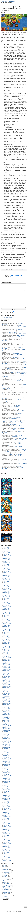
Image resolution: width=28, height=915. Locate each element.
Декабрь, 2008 (6, 829)
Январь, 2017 (6, 697)
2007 (9, 445)
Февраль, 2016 (7, 711)
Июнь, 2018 (6, 673)
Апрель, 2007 (6, 857)
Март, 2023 (6, 605)
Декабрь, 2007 (6, 846)
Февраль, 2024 (7, 589)
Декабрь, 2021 (6, 626)
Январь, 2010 (6, 811)
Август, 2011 (6, 784)
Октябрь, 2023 (6, 595)
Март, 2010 (6, 808)
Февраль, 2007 (7, 860)
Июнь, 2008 (6, 838)
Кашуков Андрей (8, 1)
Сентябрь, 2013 (7, 748)
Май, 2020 (5, 653)
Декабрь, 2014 (6, 728)
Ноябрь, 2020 (6, 645)
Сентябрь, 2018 (7, 669)
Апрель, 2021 (6, 638)
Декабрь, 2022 (6, 609)
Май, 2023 (5, 602)
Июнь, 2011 (6, 787)
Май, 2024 (5, 585)
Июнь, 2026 (6, 550)
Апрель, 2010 (6, 806)
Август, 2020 (6, 649)
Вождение (5, 888)
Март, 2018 (6, 677)
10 (7, 350)
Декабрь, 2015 (6, 714)
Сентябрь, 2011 (7, 782)
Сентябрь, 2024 (7, 579)
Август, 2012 (6, 767)
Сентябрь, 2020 (7, 647)
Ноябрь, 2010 (6, 796)
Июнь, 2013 (6, 752)
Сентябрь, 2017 (7, 686)
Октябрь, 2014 (6, 730)
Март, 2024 (6, 588)
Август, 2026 (6, 547)
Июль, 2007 (6, 853)
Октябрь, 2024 (6, 578)
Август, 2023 (6, 598)
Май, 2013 (5, 754)
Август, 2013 (6, 750)
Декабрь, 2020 (6, 643)
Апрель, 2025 (6, 569)
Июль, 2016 (6, 706)
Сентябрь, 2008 (7, 833)
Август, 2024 (6, 581)
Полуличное (6, 883)
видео (21, 323)
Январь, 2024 (6, 591)
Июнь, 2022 (6, 618)
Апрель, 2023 (6, 603)
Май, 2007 (5, 856)
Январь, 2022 (6, 625)
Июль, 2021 (6, 633)
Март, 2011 (6, 791)
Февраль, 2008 (7, 843)
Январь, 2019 (6, 663)
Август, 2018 (6, 670)
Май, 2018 (5, 674)
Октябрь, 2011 (6, 781)
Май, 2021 (5, 636)
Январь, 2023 (6, 608)
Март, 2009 (6, 825)
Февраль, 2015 (7, 725)
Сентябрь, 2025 (7, 562)
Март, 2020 (6, 656)
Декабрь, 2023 (6, 592)
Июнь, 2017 (6, 690)
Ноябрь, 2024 (6, 577)
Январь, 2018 (6, 680)
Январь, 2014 (6, 743)
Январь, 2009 (6, 828)
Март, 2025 (6, 571)
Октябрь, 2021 (6, 629)
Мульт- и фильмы (7, 878)
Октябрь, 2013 (6, 747)
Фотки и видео (6, 895)
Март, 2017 (6, 694)
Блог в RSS (6, 901)
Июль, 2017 (6, 689)
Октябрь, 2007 (6, 849)
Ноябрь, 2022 (6, 611)
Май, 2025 (5, 568)
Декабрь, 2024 (6, 575)
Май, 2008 (5, 839)
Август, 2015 (6, 718)
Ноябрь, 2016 (6, 700)
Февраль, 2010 (7, 809)
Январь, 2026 (6, 557)
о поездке (4, 324)
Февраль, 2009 (7, 826)
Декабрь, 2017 (6, 681)
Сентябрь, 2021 (7, 630)
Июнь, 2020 (6, 652)
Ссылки (5, 882)
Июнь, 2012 (6, 769)
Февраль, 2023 (7, 606)
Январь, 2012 (6, 777)
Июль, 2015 (6, 720)
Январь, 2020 (6, 659)
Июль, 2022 (6, 616)
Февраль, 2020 (7, 657)
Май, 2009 (5, 822)
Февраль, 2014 (7, 741)
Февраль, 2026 (7, 555)
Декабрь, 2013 (6, 744)
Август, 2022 (6, 615)
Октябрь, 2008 (6, 832)
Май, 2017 (5, 691)
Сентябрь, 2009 (7, 816)
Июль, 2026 (6, 548)
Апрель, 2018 (6, 676)
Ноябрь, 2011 (6, 779)
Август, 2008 (6, 835)
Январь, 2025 (6, 574)
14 (10, 421)
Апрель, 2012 (6, 772)
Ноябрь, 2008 (6, 830)
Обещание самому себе (16, 275)
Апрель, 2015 (6, 724)
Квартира (5, 873)
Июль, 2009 (6, 819)
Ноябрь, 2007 (6, 848)
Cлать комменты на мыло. (8, 312)
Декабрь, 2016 (6, 699)
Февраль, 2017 (7, 696)
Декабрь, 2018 (6, 664)
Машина (5, 876)
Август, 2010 (6, 801)
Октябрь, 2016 (6, 701)
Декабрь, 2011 (6, 778)
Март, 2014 (6, 740)
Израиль (5, 893)
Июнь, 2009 (6, 821)
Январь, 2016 (6, 713)
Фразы (5, 896)
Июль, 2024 (6, 582)
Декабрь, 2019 (6, 660)
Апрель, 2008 (6, 840)
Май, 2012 (5, 771)
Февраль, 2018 (7, 679)
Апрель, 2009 (6, 823)
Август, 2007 (6, 852)
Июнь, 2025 (6, 567)
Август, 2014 (6, 733)
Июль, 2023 (6, 599)
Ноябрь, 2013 (6, 745)
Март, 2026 (6, 554)
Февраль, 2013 (7, 758)
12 (6, 421)
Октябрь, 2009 (6, 815)
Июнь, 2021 (6, 635)
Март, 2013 (6, 757)
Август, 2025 (6, 564)
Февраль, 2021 (7, 640)
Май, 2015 (5, 723)
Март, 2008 (6, 842)
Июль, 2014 (6, 734)
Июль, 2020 (6, 650)
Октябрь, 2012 (6, 764)
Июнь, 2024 (6, 584)
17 (15, 421)
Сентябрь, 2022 (7, 613)
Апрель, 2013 (6, 755)
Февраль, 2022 (7, 623)
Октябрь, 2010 (6, 798)
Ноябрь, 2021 (6, 628)
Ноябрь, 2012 (6, 762)
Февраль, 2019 (7, 662)
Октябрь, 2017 (6, 684)
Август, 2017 (6, 687)
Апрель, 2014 (6, 738)
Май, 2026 (5, 551)
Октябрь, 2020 (6, 646)
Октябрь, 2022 (6, 612)
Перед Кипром (7, 885)
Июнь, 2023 (6, 601)
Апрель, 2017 (6, 693)
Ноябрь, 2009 (6, 813)
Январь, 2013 (6, 760)
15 (11, 421)
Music (4, 866)
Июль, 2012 (6, 768)
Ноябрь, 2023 (6, 594)
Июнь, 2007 (6, 855)
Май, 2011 (5, 788)
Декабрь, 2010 (6, 795)
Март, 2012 (6, 774)
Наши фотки (6, 872)
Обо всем (5, 879)
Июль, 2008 (6, 836)
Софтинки (5, 880)
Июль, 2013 (6, 751)
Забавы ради (6, 892)
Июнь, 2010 (6, 804)
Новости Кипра (7, 870)
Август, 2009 (6, 818)
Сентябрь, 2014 (7, 731)
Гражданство (6, 889)
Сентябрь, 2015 (7, 717)
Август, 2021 (6, 632)
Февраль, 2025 (7, 572)
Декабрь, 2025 (6, 558)
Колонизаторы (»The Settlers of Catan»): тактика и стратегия (14, 7)
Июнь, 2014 (6, 735)
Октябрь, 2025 (6, 561)
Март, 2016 (6, 710)
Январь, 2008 (6, 845)
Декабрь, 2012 (6, 761)
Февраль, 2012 (7, 775)
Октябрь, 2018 (6, 667)
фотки (10, 332)
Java (4, 865)
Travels (5, 868)
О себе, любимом (7, 317)
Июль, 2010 (6, 802)
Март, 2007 (6, 859)
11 (4, 388)
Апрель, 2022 (6, 620)
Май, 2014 (5, 737)
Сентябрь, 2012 (7, 765)
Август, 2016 (6, 704)
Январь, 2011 (6, 794)
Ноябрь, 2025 (6, 559)
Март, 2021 (6, 639)
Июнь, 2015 (6, 721)
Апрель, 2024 (6, 586)
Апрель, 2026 (6, 552)
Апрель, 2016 (6, 708)
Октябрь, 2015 (6, 716)
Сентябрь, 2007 (7, 850)
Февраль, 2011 (7, 792)
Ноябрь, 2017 (6, 683)
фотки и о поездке (21, 361)
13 (8, 421)
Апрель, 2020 (6, 655)
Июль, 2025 (6, 565)
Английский (6, 869)
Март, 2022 (6, 622)
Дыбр (11, 276)
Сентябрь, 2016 (7, 703)
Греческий (5, 890)
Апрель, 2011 (6, 789)
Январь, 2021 (6, 642)
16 (13, 421)
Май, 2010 (5, 805)
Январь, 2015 (6, 727)
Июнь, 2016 (6, 707)
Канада (5, 875)
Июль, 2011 (6, 785)
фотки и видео (21, 397)
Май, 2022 (5, 619)
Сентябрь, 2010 (7, 799)
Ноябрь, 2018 (6, 666)
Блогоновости (6, 886)
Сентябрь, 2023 (7, 596)
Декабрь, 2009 (6, 812)
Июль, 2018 (6, 672)
